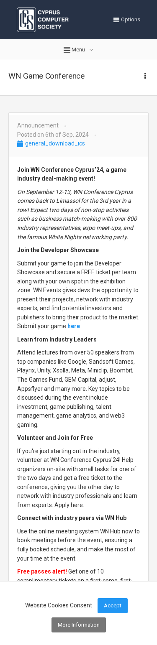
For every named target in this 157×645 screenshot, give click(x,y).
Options (130, 19)
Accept (112, 605)
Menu (78, 49)
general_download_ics (54, 143)
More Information (79, 625)
